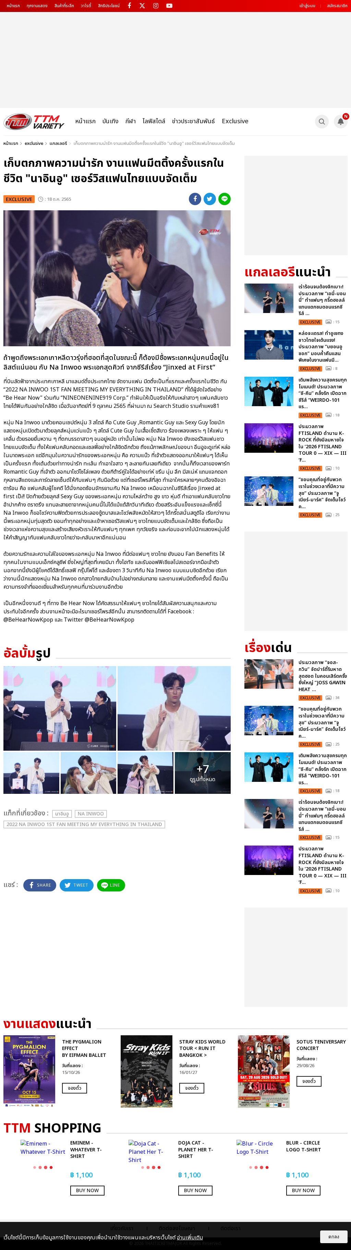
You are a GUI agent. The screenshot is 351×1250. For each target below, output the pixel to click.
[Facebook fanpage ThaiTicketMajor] (129, 6)
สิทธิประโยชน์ (109, 6)
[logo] (34, 121)
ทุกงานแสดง (37, 6)
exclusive (34, 143)
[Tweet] (210, 199)
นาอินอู (62, 813)
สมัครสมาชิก (337, 6)
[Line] (224, 199)
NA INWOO (91, 813)
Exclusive (235, 121)
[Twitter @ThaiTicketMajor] (142, 6)
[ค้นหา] (322, 121)
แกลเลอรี (58, 143)
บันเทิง (110, 121)
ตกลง (333, 1236)
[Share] (195, 199)
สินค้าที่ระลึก (64, 6)
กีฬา (130, 121)
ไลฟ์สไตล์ (154, 121)
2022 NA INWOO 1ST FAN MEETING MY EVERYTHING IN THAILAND (84, 824)
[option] (58, 1071)
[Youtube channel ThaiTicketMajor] (169, 6)
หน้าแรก (13, 6)
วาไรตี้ (86, 6)
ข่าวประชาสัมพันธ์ (193, 121)
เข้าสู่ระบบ (307, 6)
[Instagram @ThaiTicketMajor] (156, 6)
